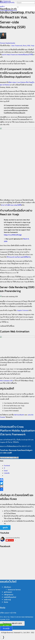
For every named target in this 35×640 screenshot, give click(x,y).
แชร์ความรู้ (7, 599)
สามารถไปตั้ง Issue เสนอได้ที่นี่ (11, 205)
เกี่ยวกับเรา (7, 587)
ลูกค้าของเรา (8, 592)
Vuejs (32, 45)
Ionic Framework (16, 45)
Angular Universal (22, 310)
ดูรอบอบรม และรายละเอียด (9, 457)
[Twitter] (17, 483)
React (24, 45)
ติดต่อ (6, 602)
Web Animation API (6, 380)
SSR (28, 45)
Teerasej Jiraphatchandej (7, 43)
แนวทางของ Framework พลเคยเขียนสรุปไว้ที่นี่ (17, 54)
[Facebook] (17, 480)
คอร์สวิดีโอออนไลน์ (10, 597)
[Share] (17, 489)
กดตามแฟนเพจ (19, 415)
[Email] (17, 486)
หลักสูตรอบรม (8, 594)
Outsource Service (14, 589)
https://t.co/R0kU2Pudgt (13, 235)
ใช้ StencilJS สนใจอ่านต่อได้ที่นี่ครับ (18, 257)
